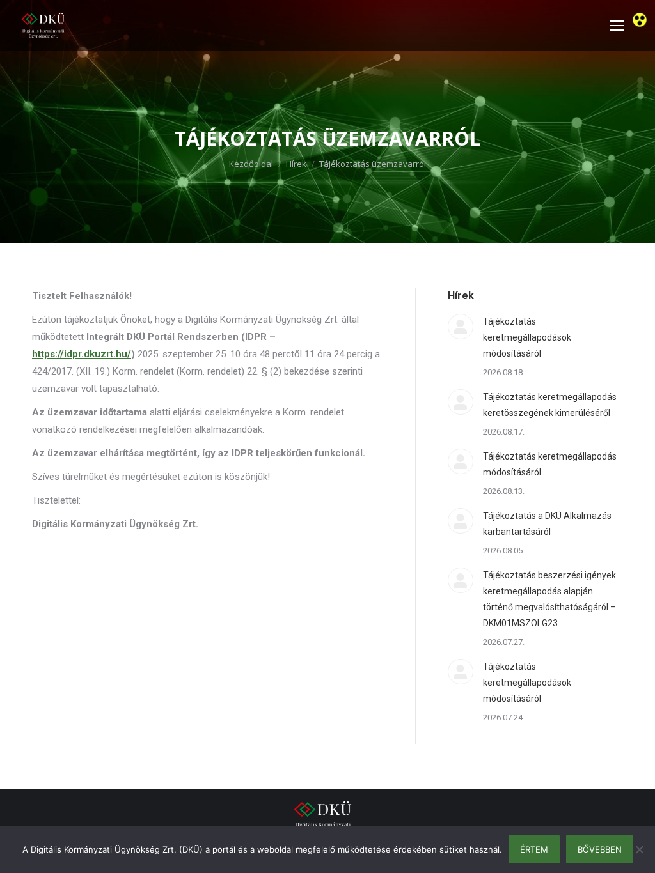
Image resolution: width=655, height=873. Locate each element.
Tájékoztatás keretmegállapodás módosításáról (550, 464)
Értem (534, 849)
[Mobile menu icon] (617, 25)
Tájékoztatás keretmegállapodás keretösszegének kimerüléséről (550, 405)
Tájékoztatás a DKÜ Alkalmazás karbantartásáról (547, 524)
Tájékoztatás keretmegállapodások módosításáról (527, 337)
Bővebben (600, 849)
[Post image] (460, 326)
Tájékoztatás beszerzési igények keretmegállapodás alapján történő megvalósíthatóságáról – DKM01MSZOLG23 (549, 599)
